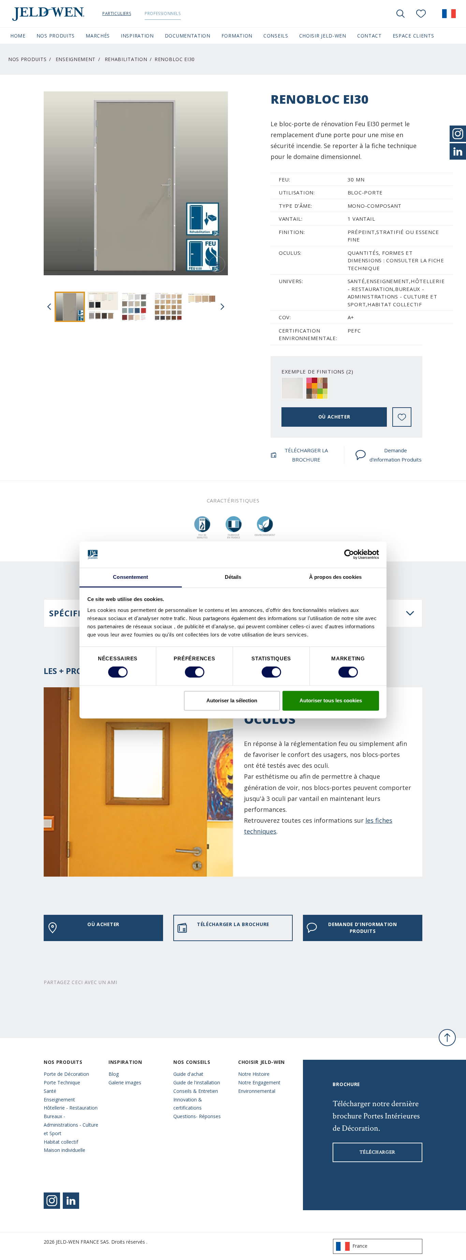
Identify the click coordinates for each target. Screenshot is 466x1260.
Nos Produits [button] (56, 35)
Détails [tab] (233, 577)
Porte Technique (62, 1082)
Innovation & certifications (187, 1103)
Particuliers (116, 13)
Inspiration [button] (137, 35)
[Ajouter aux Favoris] (402, 417)
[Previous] (49, 306)
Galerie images (124, 1082)
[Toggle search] (400, 13)
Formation (236, 35)
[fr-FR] (449, 13)
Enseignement (76, 59)
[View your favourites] (421, 13)
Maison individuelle (64, 1150)
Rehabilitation (126, 59)
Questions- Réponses (197, 1116)
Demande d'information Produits (395, 455)
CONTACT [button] (369, 35)
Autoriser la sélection (231, 700)
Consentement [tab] (130, 577)
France (359, 1246)
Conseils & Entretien (195, 1091)
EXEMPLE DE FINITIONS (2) (317, 371)
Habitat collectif (61, 1142)
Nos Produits (27, 59)
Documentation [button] (187, 35)
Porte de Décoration (66, 1074)
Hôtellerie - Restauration (71, 1107)
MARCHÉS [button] (98, 35)
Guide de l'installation (196, 1082)
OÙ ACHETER (334, 416)
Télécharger (377, 1152)
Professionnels (162, 13)
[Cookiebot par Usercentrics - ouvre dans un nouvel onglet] (349, 555)
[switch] (194, 672)
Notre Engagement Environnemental (259, 1086)
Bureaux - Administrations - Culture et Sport (71, 1125)
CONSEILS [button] (275, 35)
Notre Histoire (254, 1074)
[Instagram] (52, 1200)
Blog (113, 1074)
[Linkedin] (71, 1200)
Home (18, 35)
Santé (50, 1091)
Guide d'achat (188, 1074)
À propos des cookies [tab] (335, 577)
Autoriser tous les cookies (331, 700)
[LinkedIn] (458, 151)
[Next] (222, 306)
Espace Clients (413, 35)
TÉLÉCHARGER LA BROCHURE (306, 455)
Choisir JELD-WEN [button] (322, 35)
